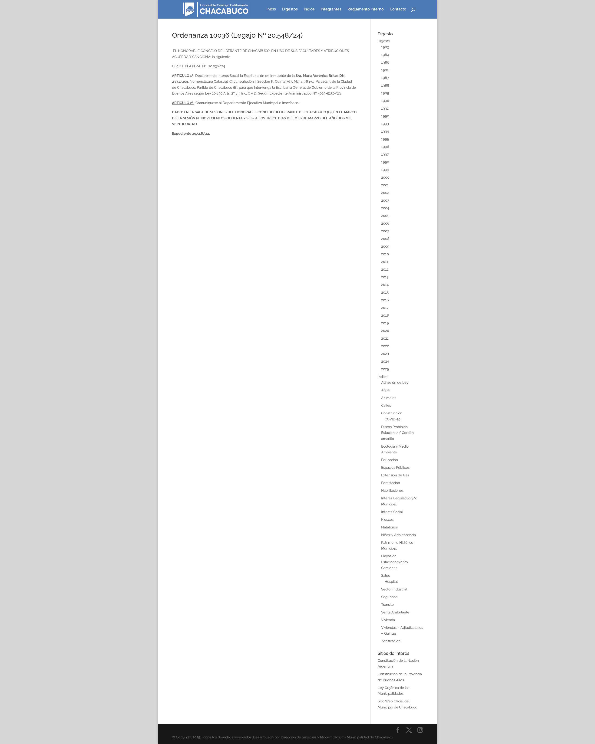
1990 (385, 101)
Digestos (290, 9)
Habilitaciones (392, 490)
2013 (385, 277)
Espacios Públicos (395, 467)
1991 (385, 108)
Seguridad (389, 597)
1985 (385, 62)
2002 (385, 193)
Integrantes (331, 9)
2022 (385, 346)
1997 (385, 154)
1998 (385, 162)
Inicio (271, 9)
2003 (385, 200)
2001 (385, 185)
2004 (385, 208)
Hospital (391, 582)
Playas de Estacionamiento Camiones (394, 562)
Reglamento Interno (365, 9)
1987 (385, 78)
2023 (385, 354)
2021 (385, 338)
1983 (385, 47)
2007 (385, 231)
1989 (385, 93)
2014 (385, 285)
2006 (385, 223)
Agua (385, 390)
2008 (385, 239)
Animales (388, 398)
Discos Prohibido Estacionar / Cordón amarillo (397, 433)
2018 (385, 315)
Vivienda (388, 620)
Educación (389, 460)
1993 (385, 124)
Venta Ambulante (395, 612)
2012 (385, 269)
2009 (385, 246)
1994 (385, 131)
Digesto (384, 41)
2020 (385, 331)
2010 (385, 254)
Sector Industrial (394, 589)
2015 (385, 292)
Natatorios (389, 527)
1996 (385, 147)
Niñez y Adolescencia (398, 535)
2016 (385, 300)
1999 (385, 170)
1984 (385, 55)
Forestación (390, 483)
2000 (385, 177)
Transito (387, 605)
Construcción (391, 413)
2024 (385, 361)
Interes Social (392, 512)
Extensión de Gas (395, 475)
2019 (385, 323)
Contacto (398, 9)
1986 (385, 70)
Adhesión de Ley (394, 382)
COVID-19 (392, 419)
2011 (384, 262)
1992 (385, 116)
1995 (385, 139)
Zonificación (390, 641)
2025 (385, 369)
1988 (385, 85)
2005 (385, 216)
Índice (309, 9)
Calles (386, 405)
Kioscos (387, 520)
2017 (385, 308)
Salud (385, 576)
